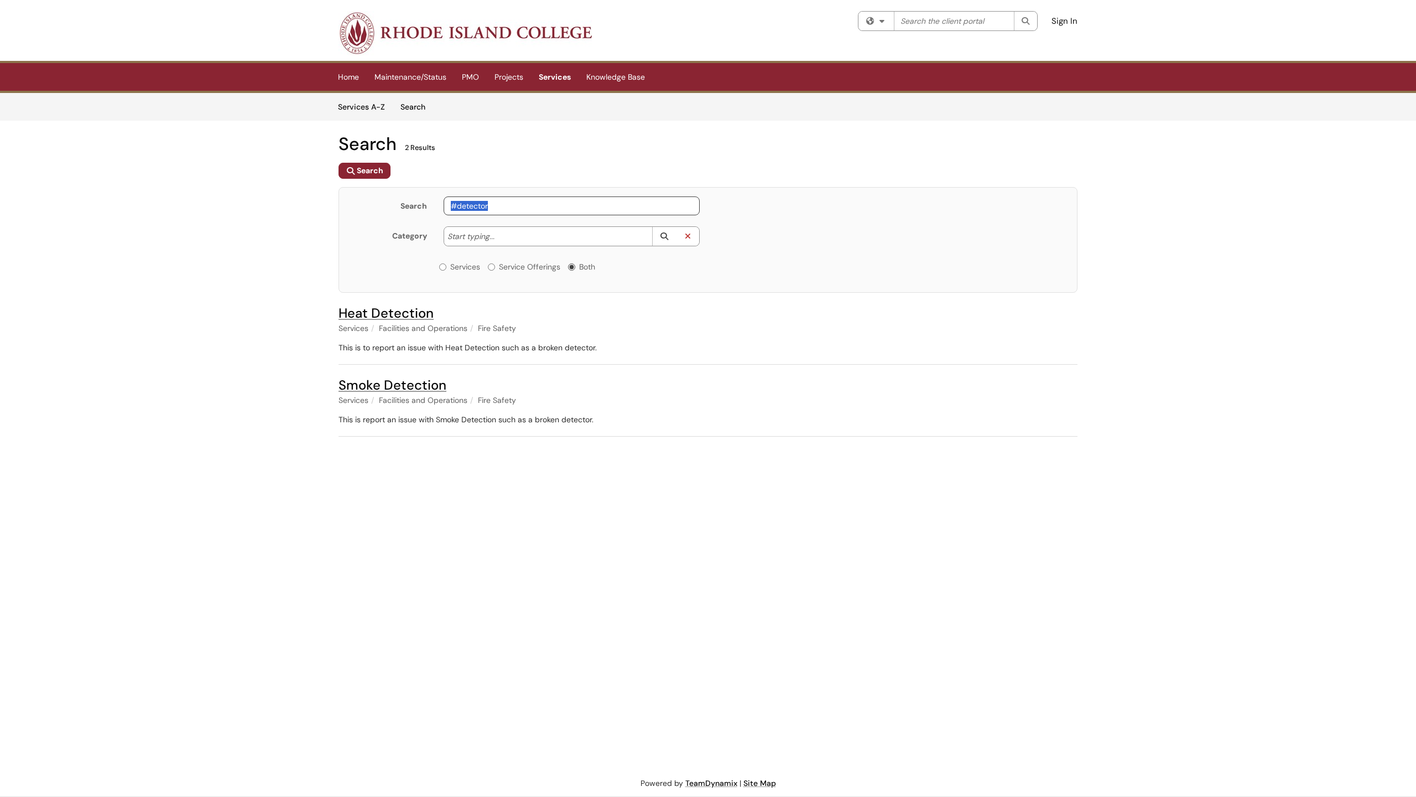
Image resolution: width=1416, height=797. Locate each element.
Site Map (759, 783)
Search (416, 106)
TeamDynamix (711, 783)
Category (409, 236)
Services (555, 77)
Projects (508, 77)
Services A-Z (361, 107)
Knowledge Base (615, 77)
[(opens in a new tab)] (465, 33)
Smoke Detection (392, 385)
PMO (470, 77)
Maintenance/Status (410, 77)
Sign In (1064, 21)
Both (587, 267)
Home (348, 77)
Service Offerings (529, 267)
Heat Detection (386, 313)
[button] (664, 236)
